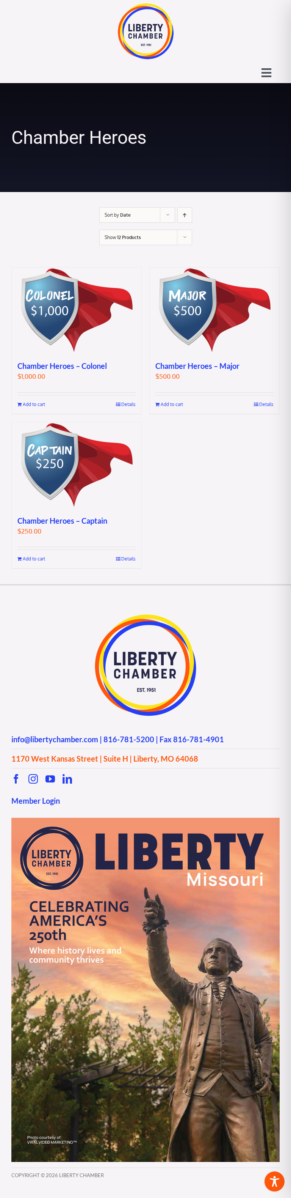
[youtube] (50, 779)
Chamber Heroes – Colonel (62, 365)
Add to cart (34, 404)
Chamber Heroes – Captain (62, 520)
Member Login (35, 800)
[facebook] (16, 779)
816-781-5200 (128, 739)
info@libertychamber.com (54, 739)
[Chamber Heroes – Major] (214, 310)
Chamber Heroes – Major (197, 365)
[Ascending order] (184, 215)
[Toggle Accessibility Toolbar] (274, 1181)
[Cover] (145, 821)
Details (128, 404)
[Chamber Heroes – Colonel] (76, 310)
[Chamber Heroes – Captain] (76, 464)
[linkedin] (67, 779)
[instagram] (33, 779)
